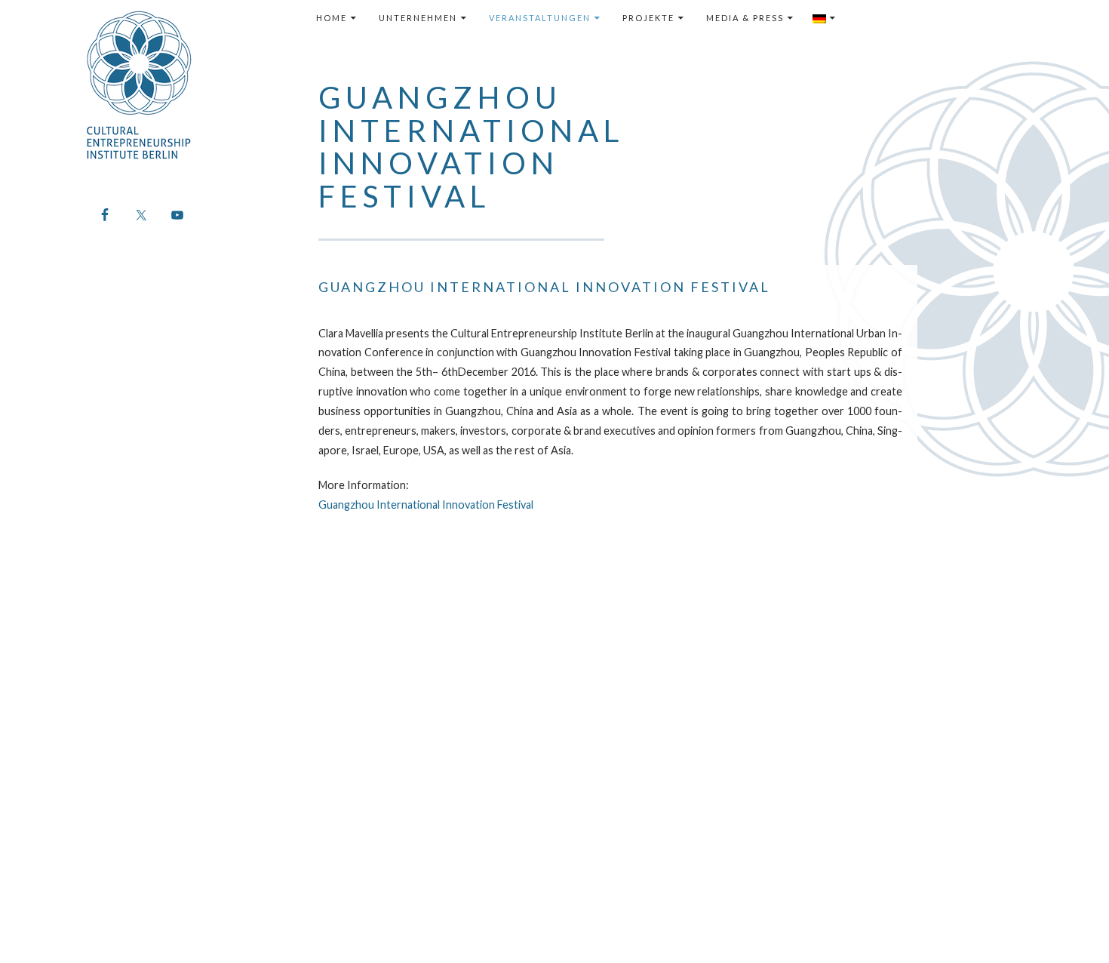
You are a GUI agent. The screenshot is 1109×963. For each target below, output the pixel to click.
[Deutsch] (824, 18)
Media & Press (745, 18)
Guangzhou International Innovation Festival (425, 504)
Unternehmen (418, 18)
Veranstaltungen (540, 18)
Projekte (648, 18)
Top (1073, 927)
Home (331, 18)
